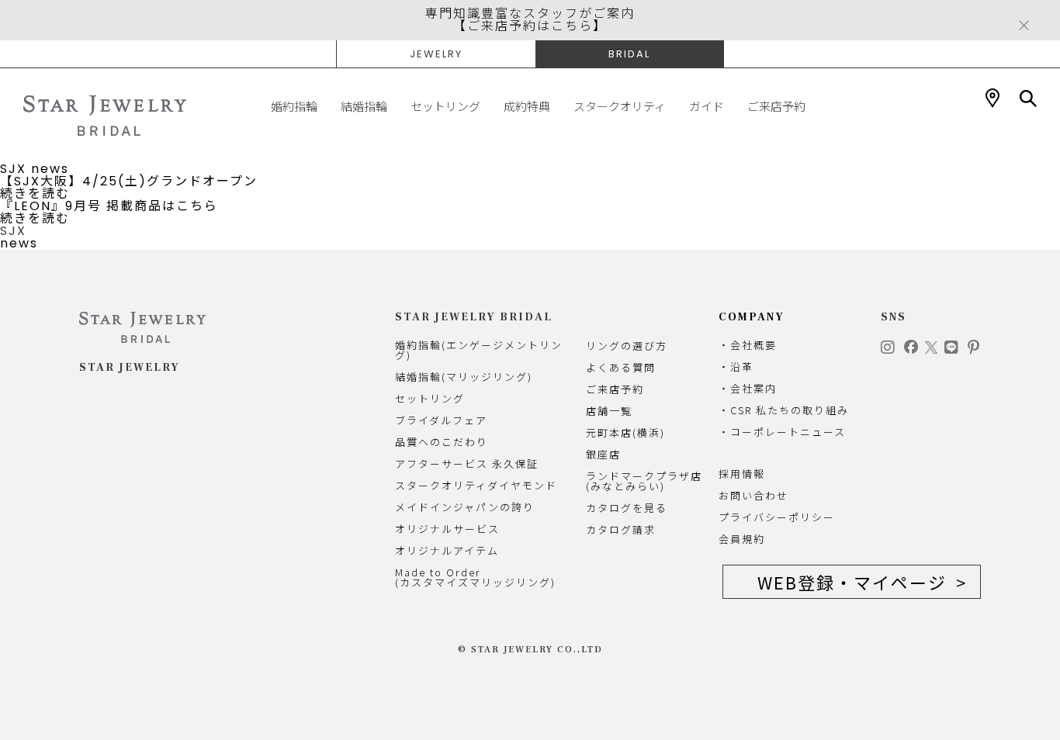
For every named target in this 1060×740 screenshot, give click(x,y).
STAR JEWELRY (129, 368)
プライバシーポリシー (777, 517)
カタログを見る (626, 507)
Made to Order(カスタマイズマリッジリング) (475, 577)
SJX (13, 169)
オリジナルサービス (447, 528)
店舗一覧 (609, 410)
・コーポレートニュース (782, 431)
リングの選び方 (626, 345)
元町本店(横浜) (625, 432)
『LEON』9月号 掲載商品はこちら (109, 206)
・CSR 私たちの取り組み (784, 410)
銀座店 (603, 454)
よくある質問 (621, 367)
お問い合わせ (753, 495)
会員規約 (742, 538)
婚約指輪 (294, 107)
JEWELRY (436, 54)
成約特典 (527, 107)
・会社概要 (748, 344)
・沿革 (736, 366)
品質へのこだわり (441, 441)
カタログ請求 (621, 529)
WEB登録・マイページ (852, 581)
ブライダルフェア (441, 420)
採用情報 (742, 473)
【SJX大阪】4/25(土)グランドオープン (129, 181)
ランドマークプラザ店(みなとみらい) (644, 481)
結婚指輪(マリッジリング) (463, 376)
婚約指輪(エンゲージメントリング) (479, 349)
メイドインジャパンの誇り (465, 507)
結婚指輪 (364, 107)
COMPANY (752, 317)
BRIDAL (629, 54)
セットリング (445, 107)
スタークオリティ (619, 107)
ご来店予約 (776, 107)
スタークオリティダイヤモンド (476, 485)
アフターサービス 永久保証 (467, 463)
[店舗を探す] (992, 98)
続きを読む (35, 193)
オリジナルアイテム (447, 550)
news (50, 169)
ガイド (706, 107)
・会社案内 (748, 388)
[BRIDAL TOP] (104, 115)
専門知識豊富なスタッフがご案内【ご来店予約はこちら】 (530, 20)
